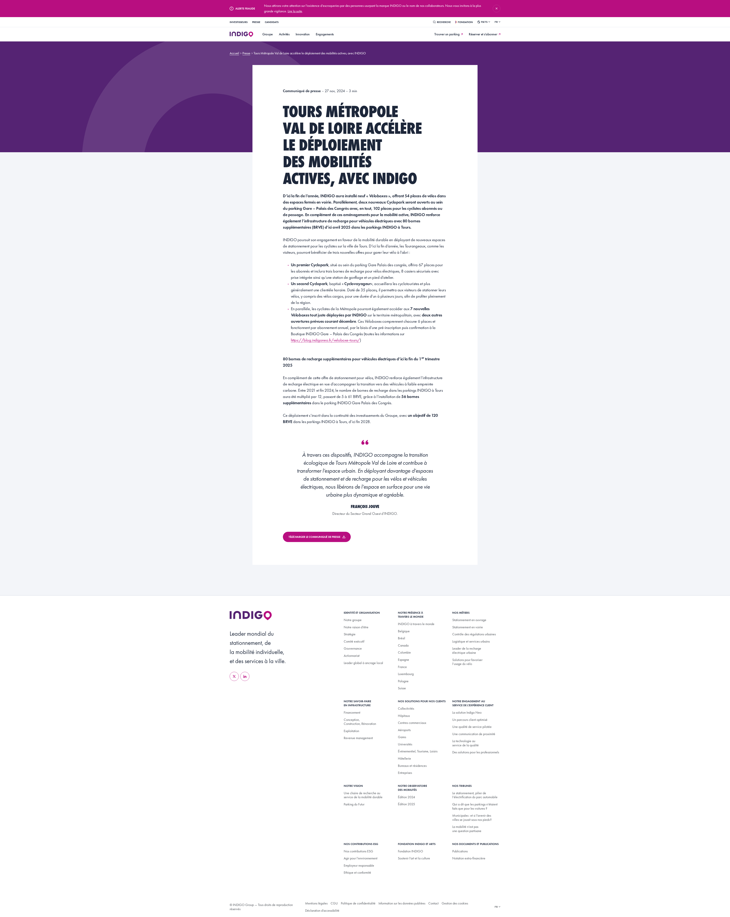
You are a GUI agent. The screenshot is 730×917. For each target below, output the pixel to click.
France (402, 667)
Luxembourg (406, 674)
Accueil (234, 53)
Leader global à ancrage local (363, 663)
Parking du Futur (354, 804)
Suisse (402, 688)
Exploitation (351, 731)
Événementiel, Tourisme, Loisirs (417, 751)
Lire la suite (295, 11)
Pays (484, 22)
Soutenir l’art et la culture (414, 858)
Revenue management (358, 738)
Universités (405, 744)
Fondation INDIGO (410, 851)
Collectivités (406, 708)
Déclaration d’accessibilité (322, 910)
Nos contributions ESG (358, 851)
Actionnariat (351, 655)
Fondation (465, 22)
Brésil (401, 638)
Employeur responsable (359, 865)
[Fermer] (496, 8)
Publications (460, 851)
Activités (284, 34)
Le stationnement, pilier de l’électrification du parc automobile (475, 795)
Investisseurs (239, 22)
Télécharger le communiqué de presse (314, 537)
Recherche (444, 22)
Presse (256, 22)
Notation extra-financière (468, 858)
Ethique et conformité (357, 872)
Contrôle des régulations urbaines (474, 634)
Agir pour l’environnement (360, 858)
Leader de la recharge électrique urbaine (466, 650)
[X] (234, 676)
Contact (433, 903)
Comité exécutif (354, 641)
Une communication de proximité (473, 734)
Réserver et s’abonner (483, 34)
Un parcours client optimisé (469, 719)
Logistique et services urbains (471, 641)
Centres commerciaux (412, 722)
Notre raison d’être (356, 627)
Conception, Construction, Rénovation (360, 721)
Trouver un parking (447, 34)
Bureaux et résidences (412, 765)
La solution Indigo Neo (467, 712)
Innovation (303, 34)
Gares (402, 737)
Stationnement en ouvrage (469, 620)
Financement (352, 712)
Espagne (403, 659)
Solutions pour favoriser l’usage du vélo (467, 662)
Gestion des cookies (455, 903)
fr (496, 22)
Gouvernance (353, 648)
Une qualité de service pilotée (472, 726)
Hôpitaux (404, 715)
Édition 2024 (406, 797)
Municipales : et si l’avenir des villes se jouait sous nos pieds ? (472, 817)
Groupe (267, 34)
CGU (334, 903)
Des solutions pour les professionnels (475, 752)
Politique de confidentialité (358, 903)
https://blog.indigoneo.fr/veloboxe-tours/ (325, 340)
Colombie (404, 652)
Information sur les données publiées (401, 903)
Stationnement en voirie (467, 627)
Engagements (325, 34)
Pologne (403, 681)
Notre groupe (353, 620)
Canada (403, 645)
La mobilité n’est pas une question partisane (466, 828)
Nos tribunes (462, 786)
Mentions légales (316, 903)
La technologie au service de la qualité (465, 743)
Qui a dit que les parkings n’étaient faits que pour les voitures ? (475, 806)
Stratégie (349, 634)
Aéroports (404, 730)
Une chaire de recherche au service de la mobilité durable (363, 795)
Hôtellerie (404, 758)
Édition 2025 (406, 804)
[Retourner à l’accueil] (251, 615)
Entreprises (405, 772)
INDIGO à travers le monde (416, 624)
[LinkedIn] (244, 676)
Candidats (272, 22)
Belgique (404, 631)
